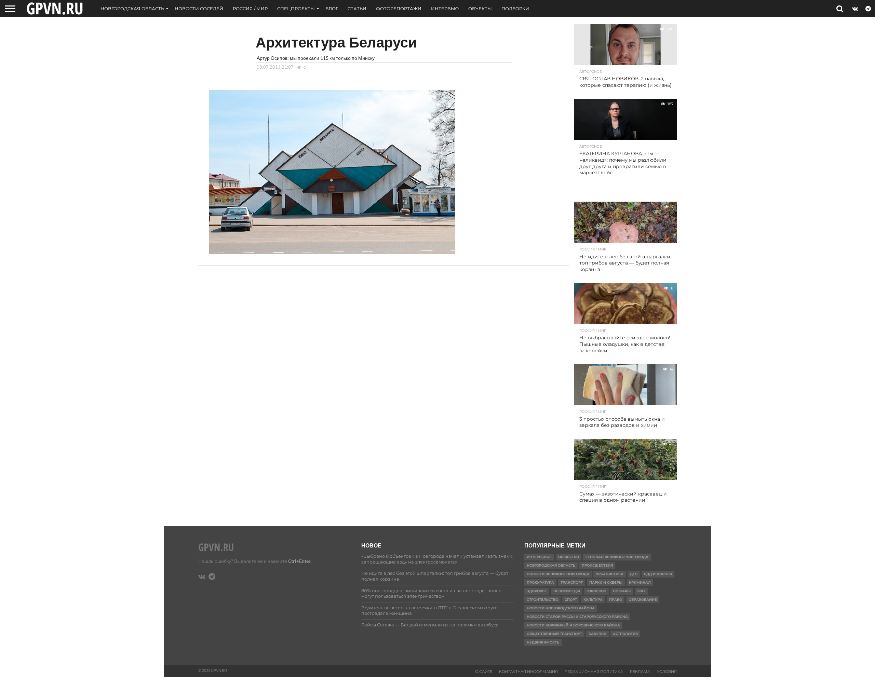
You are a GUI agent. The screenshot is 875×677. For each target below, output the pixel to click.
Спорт (571, 599)
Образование (643, 599)
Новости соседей (199, 8)
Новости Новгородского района (561, 608)
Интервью (445, 8)
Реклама (640, 671)
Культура (593, 599)
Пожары (622, 591)
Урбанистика (609, 574)
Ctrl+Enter (299, 561)
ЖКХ (641, 591)
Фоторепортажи (398, 8)
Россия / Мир (250, 8)
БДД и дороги (658, 574)
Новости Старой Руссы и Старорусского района (577, 616)
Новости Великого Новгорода (558, 574)
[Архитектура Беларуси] (332, 252)
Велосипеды (566, 591)
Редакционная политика (594, 671)
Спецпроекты (296, 8)
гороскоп (596, 591)
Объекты (480, 8)
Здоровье (537, 591)
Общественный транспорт (554, 634)
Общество (568, 557)
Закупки (597, 634)
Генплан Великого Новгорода (616, 557)
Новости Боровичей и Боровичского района (573, 625)
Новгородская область (132, 8)
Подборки (515, 8)
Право (615, 599)
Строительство (542, 599)
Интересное (539, 557)
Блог (331, 8)
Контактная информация (528, 671)
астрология (625, 634)
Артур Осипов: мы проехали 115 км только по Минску (316, 58)
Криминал (640, 582)
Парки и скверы (605, 582)
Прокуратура (540, 582)
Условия (667, 671)
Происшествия (597, 565)
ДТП (633, 574)
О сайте (483, 671)
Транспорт (572, 582)
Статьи (357, 8)
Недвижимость (543, 642)
